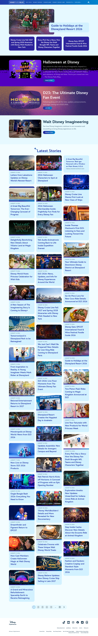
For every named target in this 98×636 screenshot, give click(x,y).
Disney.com (86, 628)
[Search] (88, 2)
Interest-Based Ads (84, 632)
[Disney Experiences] (13, 623)
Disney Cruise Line (59, 2)
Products (69, 2)
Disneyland (47, 2)
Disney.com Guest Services (74, 632)
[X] (82, 622)
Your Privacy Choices (57, 631)
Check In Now (49, 80)
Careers (80, 628)
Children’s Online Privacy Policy (82, 631)
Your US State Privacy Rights (68, 631)
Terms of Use (41, 631)
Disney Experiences (61, 628)
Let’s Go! (47, 108)
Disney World (37, 2)
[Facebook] (77, 622)
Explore (77, 2)
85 (59, 607)
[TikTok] (63, 622)
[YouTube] (68, 622)
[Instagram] (73, 622)
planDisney (68, 628)
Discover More (49, 132)
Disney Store (74, 628)
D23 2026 (29, 2)
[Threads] (86, 622)
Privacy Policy (49, 631)
